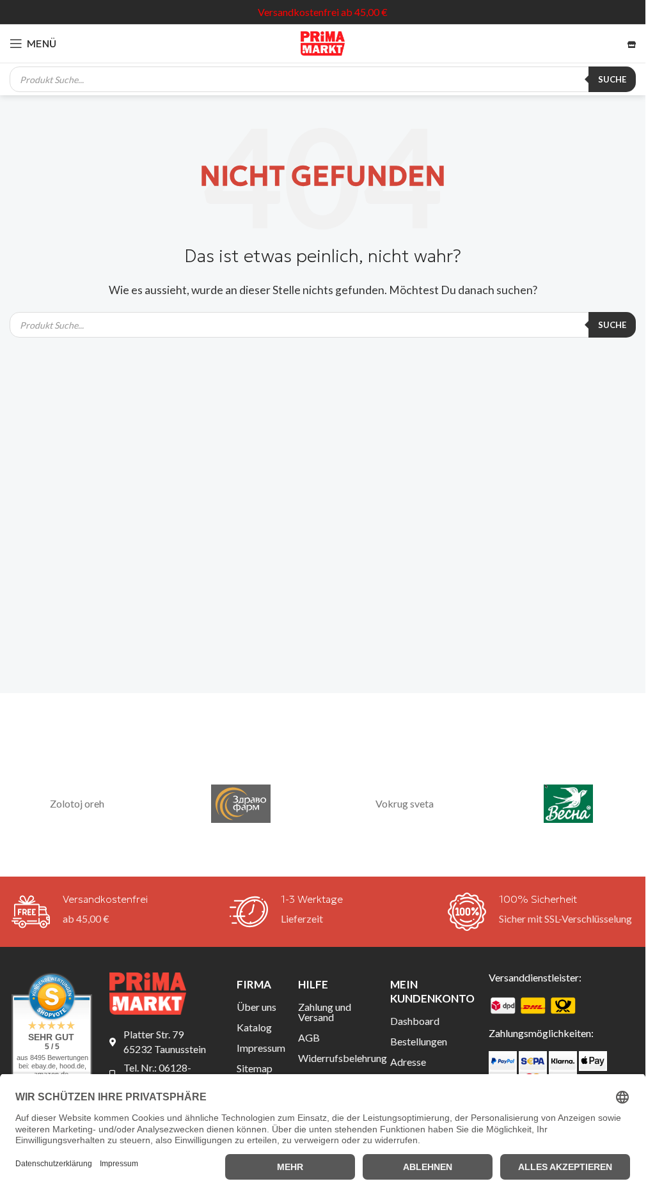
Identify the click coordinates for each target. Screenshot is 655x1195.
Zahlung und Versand (324, 1012)
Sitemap (254, 1068)
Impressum (258, 1048)
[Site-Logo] (323, 42)
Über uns (256, 1007)
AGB (309, 1037)
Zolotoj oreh (77, 803)
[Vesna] (568, 804)
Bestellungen (418, 1041)
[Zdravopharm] (241, 804)
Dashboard (414, 1021)
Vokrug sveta (404, 803)
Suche (612, 79)
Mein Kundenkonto (429, 991)
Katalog (254, 1027)
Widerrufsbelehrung (334, 1058)
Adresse (408, 1062)
